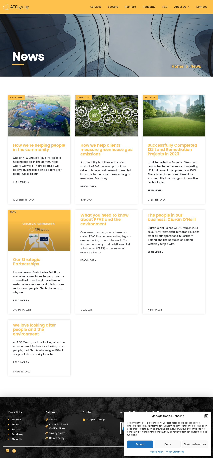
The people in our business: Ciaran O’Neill (172, 217)
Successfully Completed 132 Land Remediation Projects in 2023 (172, 149)
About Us (180, 7)
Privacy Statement (174, 451)
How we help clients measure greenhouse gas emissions (106, 149)
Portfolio (130, 7)
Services (95, 7)
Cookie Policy (156, 451)
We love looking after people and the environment (34, 329)
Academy (149, 7)
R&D (165, 7)
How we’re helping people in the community (39, 147)
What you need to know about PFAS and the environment (104, 219)
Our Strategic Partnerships (26, 262)
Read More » (21, 182)
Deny (167, 444)
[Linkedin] (7, 451)
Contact (201, 7)
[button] (206, 416)
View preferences (195, 444)
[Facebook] (14, 451)
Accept (140, 444)
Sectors (113, 7)
